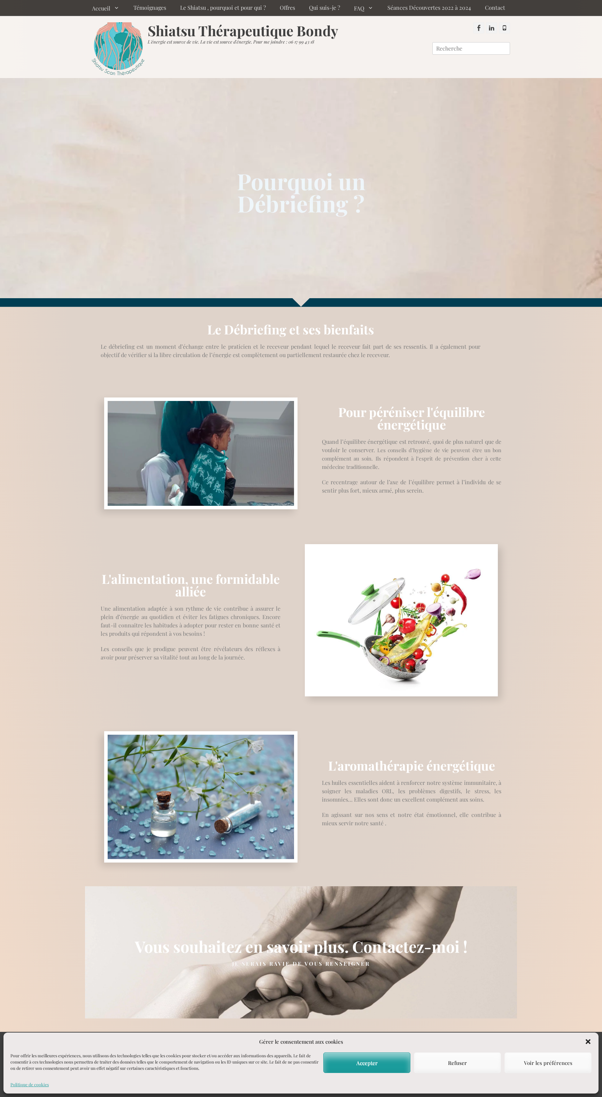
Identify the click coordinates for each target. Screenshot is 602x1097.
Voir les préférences (548, 1062)
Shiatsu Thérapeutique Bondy (243, 30)
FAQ (359, 8)
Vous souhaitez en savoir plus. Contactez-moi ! (301, 946)
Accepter (367, 1062)
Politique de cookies (29, 1084)
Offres (287, 7)
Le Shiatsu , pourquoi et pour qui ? (223, 7)
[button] (588, 1041)
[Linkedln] (491, 27)
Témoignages (149, 7)
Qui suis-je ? (324, 7)
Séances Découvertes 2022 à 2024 (429, 7)
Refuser (457, 1062)
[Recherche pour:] (471, 48)
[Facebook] (478, 27)
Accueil (101, 8)
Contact (495, 7)
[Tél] (504, 27)
